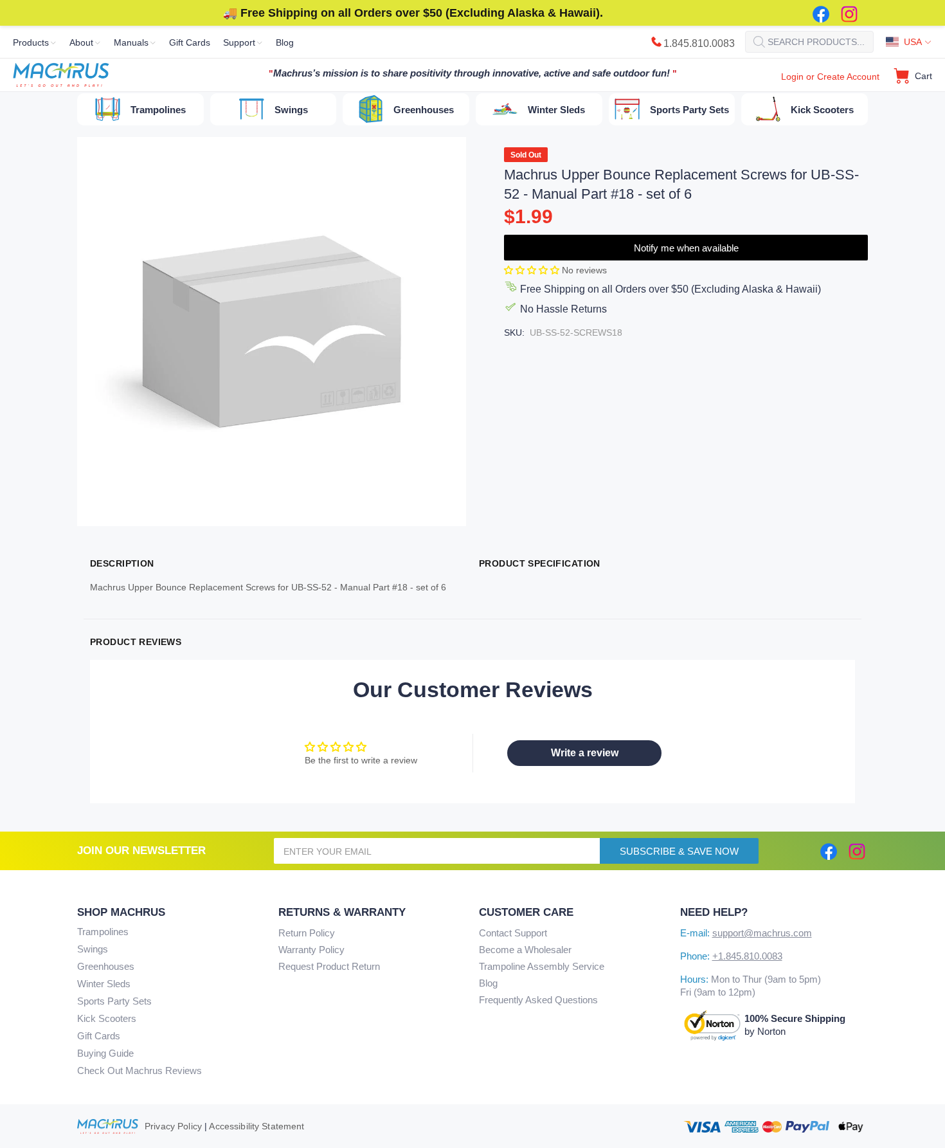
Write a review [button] (584, 752)
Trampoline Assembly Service (541, 966)
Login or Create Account (830, 76)
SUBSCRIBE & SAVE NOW (679, 851)
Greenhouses (105, 966)
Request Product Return (329, 966)
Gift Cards (98, 1035)
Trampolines (103, 931)
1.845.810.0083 (699, 43)
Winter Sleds (103, 983)
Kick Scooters (106, 1018)
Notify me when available (686, 247)
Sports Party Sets (114, 1001)
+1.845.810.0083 (747, 956)
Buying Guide (105, 1053)
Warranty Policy (311, 949)
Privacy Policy (173, 1126)
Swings (92, 948)
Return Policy (306, 932)
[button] (533, 270)
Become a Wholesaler (525, 949)
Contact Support (513, 932)
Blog (488, 983)
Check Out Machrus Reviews (139, 1070)
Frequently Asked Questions (538, 999)
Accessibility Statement (256, 1126)
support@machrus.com (762, 932)
